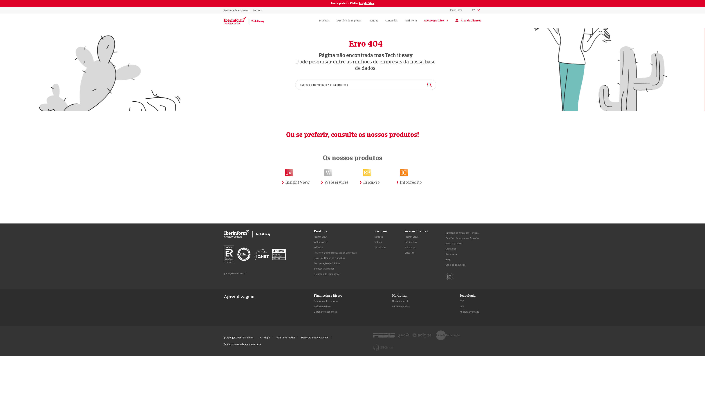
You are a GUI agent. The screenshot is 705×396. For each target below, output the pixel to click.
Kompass (410, 247)
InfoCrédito (411, 242)
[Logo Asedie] (403, 335)
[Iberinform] (244, 21)
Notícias (379, 236)
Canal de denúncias (456, 264)
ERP (462, 301)
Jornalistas (380, 247)
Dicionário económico (325, 311)
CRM (462, 306)
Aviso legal (265, 337)
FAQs (448, 259)
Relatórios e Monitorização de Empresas (335, 252)
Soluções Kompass (324, 268)
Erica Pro (410, 252)
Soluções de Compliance (327, 274)
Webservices (321, 242)
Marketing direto (400, 301)
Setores (257, 10)
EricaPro (318, 247)
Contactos (451, 248)
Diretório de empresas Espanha (462, 238)
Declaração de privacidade (314, 337)
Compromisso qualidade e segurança (242, 344)
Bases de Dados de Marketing (329, 258)
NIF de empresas (401, 306)
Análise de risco (322, 306)
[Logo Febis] (384, 335)
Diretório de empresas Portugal (462, 232)
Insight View (366, 3)
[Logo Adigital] (422, 335)
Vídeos (378, 242)
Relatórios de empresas (326, 301)
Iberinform (456, 10)
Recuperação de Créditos (327, 263)
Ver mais (291, 192)
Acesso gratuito (454, 243)
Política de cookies (285, 337)
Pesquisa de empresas (236, 10)
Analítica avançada (469, 311)
